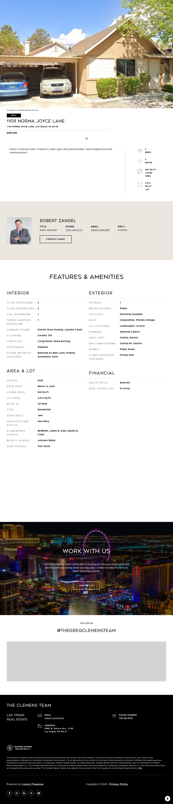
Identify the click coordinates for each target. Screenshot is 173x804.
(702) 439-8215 (74, 230)
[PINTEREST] (38, 793)
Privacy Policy (118, 784)
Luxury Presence (32, 784)
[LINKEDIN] (24, 793)
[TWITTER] (31, 793)
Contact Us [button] (86, 586)
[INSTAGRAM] (16, 793)
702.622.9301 (126, 718)
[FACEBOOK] (9, 793)
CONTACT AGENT (55, 239)
